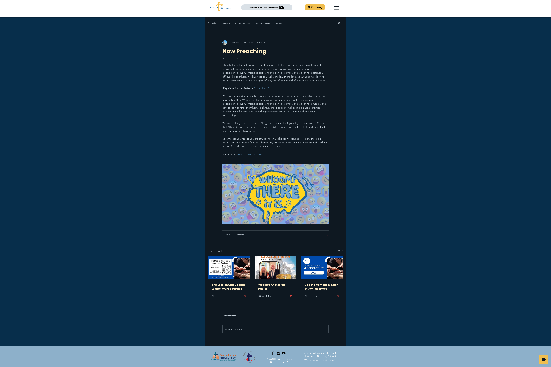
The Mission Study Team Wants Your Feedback (228, 286)
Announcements (242, 23)
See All (340, 250)
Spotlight (225, 23)
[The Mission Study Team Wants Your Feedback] (229, 267)
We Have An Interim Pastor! (271, 286)
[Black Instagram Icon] (278, 353)
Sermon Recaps (263, 23)
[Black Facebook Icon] (273, 353)
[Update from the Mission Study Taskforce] (322, 267)
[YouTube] (284, 353)
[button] (336, 8)
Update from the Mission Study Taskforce (321, 286)
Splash (279, 23)
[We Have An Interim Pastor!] (275, 267)
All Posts (212, 23)
